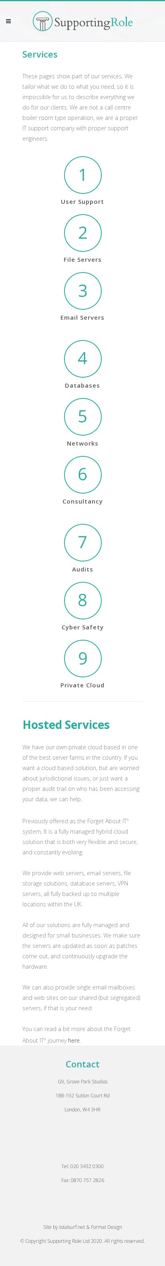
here (74, 1040)
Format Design (106, 1227)
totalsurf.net (72, 1227)
